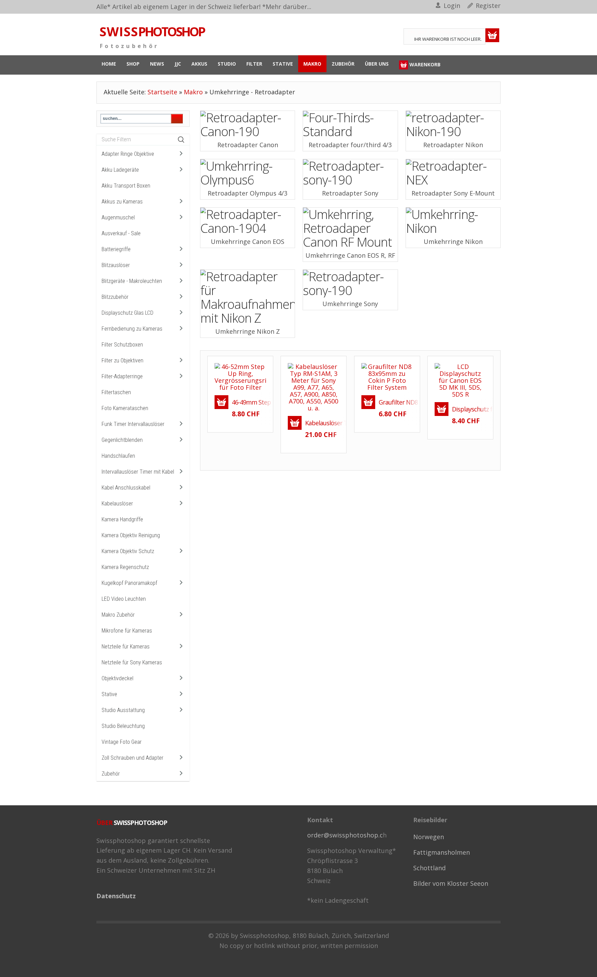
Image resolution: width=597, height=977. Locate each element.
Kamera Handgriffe (122, 519)
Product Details (252, 387)
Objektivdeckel (117, 678)
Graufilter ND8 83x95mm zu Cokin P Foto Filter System (396, 402)
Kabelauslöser (117, 503)
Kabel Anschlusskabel (126, 487)
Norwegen (428, 837)
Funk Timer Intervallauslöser (133, 424)
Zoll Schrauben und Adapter (132, 758)
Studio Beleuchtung (123, 726)
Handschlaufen (118, 456)
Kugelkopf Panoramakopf (129, 583)
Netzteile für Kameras (126, 646)
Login (452, 5)
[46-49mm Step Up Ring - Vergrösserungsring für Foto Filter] (240, 376)
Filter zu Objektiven (122, 360)
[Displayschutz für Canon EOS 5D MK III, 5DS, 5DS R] (460, 379)
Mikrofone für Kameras (127, 630)
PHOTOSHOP (152, 32)
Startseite (162, 92)
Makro (193, 92)
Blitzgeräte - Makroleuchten (132, 281)
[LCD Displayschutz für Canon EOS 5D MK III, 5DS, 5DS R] (447, 392)
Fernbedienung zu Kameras (132, 328)
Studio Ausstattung (123, 710)
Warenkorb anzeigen (492, 35)
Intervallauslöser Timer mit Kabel (138, 471)
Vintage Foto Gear (122, 742)
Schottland (429, 868)
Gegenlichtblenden (122, 440)
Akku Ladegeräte (120, 170)
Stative (109, 694)
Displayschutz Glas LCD (127, 313)
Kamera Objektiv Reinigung (131, 535)
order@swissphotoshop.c (345, 835)
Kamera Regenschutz (125, 567)
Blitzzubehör (115, 297)
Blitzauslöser (116, 265)
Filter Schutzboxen (122, 344)
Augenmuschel (118, 217)
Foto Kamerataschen (125, 408)
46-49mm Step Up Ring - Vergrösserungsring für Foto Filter (249, 402)
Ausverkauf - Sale (121, 233)
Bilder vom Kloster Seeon (450, 883)
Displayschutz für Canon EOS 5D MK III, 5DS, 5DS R (469, 409)
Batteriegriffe (116, 249)
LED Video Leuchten (124, 599)
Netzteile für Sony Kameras (132, 662)
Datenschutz (116, 896)
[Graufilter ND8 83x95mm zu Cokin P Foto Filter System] (387, 376)
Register (488, 5)
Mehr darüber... (288, 6)
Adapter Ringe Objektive (128, 154)
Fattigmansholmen (441, 852)
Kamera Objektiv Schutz (128, 551)
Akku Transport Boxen (126, 185)
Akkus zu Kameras (122, 201)
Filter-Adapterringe (122, 376)
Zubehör (111, 773)
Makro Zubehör (118, 614)
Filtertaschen (116, 392)
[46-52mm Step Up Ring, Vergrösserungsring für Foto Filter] (227, 387)
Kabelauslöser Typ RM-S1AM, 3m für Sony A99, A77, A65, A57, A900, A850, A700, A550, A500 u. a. (322, 423)
